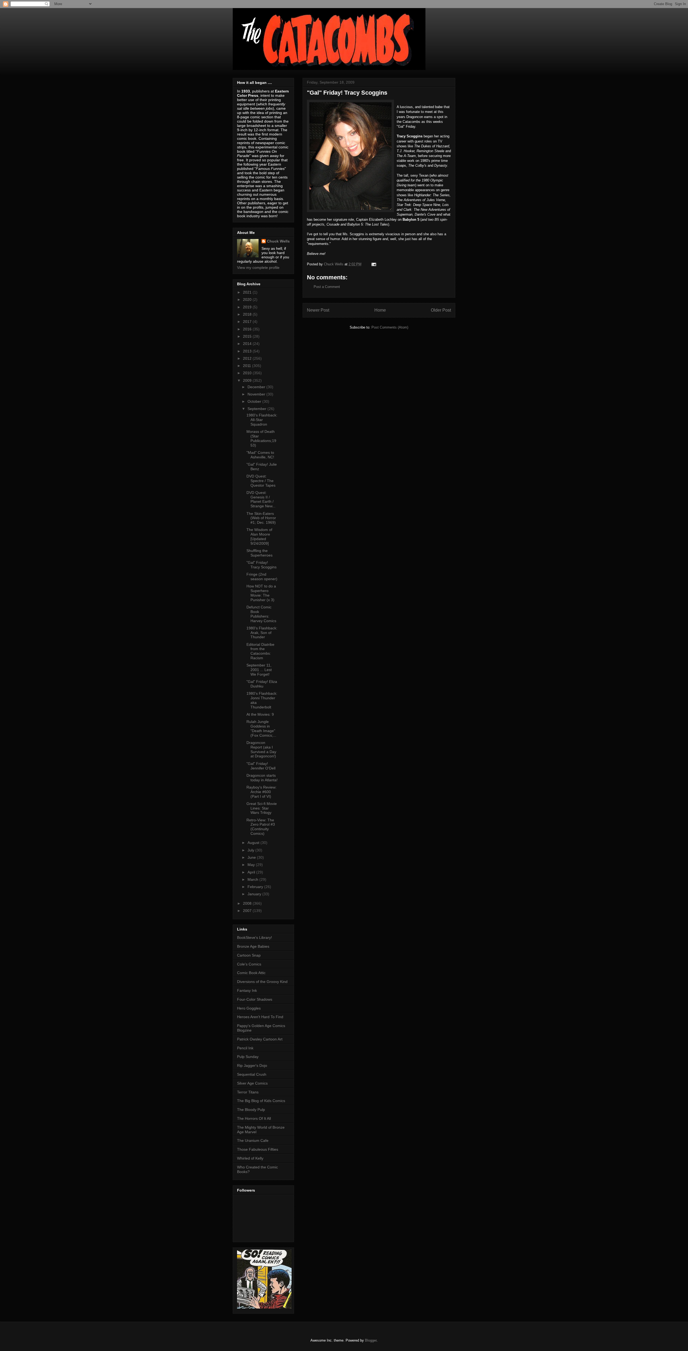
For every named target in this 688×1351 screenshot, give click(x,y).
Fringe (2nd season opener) (261, 576)
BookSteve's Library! (254, 937)
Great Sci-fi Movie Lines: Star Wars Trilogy (261, 808)
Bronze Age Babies (253, 946)
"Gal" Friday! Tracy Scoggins (261, 564)
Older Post (441, 310)
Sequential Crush (251, 1074)
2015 (248, 336)
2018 (248, 314)
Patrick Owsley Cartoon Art (259, 1039)
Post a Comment (327, 287)
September (257, 409)
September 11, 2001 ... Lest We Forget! (259, 669)
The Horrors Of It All (254, 1118)
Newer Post (318, 310)
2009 (248, 380)
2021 (248, 292)
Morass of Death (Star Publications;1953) (261, 438)
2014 (248, 343)
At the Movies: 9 (260, 714)
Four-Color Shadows (254, 999)
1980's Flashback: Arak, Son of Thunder (261, 632)
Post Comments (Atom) (389, 327)
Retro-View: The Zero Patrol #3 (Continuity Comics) (260, 827)
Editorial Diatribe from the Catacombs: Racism (260, 651)
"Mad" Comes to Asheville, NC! (260, 454)
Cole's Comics (249, 964)
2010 (248, 373)
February (256, 887)
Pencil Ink (245, 1048)
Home (380, 310)
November (257, 394)
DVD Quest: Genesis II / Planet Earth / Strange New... (260, 499)
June (252, 857)
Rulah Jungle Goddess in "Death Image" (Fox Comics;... (261, 728)
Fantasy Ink (247, 990)
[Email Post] (373, 264)
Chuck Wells (278, 241)
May (252, 864)
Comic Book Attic (251, 973)
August (254, 842)
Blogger (371, 1340)
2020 (248, 299)
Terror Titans (248, 1092)
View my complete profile (258, 267)
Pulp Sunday (248, 1056)
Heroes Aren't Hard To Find (260, 1017)
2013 (248, 351)
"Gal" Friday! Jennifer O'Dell (260, 765)
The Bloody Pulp (251, 1109)
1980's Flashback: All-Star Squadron (261, 419)
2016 (248, 329)
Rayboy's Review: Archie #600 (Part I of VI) (261, 792)
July (251, 850)
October (255, 401)
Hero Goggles (249, 1008)
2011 (247, 365)
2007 (248, 910)
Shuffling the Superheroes (259, 552)
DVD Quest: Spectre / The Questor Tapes (260, 480)
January (255, 894)
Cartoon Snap (249, 955)
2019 (248, 307)
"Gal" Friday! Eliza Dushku (261, 683)
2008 (248, 903)
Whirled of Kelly (250, 1158)
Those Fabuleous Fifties (257, 1149)
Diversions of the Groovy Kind (262, 981)
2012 (248, 358)
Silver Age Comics (252, 1083)
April (252, 872)
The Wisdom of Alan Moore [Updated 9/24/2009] (259, 536)
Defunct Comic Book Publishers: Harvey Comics (261, 614)
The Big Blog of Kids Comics (261, 1101)
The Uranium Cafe (252, 1140)
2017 (248, 321)
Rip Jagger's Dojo (252, 1065)
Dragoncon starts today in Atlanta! (262, 777)
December (257, 387)
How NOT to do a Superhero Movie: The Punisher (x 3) (261, 593)
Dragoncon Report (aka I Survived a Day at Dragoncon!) (261, 749)
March (253, 879)
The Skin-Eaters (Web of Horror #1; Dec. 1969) (261, 518)
